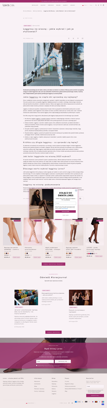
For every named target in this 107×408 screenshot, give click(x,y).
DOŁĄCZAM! (65, 211)
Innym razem (66, 215)
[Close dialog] (76, 190)
